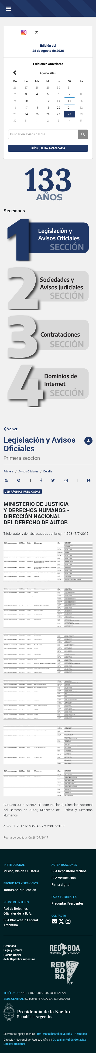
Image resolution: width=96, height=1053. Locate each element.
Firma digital (60, 884)
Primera (8, 471)
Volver (11, 428)
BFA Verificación (63, 878)
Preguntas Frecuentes (67, 903)
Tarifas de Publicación (19, 890)
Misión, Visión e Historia (21, 871)
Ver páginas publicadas (23, 491)
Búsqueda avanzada (48, 148)
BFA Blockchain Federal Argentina (20, 922)
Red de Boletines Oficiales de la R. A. (17, 911)
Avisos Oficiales (28, 471)
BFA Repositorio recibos (68, 871)
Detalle (47, 471)
